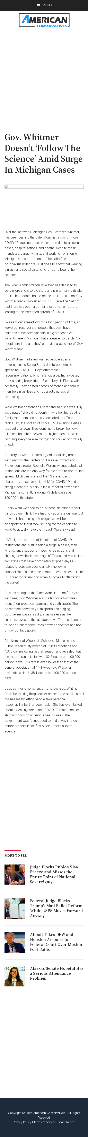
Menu (47, 5)
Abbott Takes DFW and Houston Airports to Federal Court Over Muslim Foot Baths (56, 942)
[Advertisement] (44, 77)
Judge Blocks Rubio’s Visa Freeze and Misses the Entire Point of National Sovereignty (54, 874)
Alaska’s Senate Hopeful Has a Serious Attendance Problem (56, 973)
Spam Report (66, 1122)
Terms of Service (45, 1122)
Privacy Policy (22, 1122)
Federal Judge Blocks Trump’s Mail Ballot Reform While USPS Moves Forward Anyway (56, 908)
